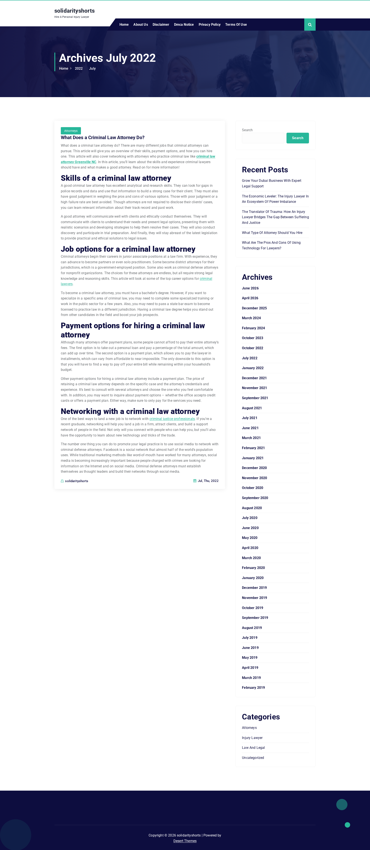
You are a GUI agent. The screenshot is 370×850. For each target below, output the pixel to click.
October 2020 (252, 488)
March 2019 (251, 678)
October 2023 (252, 338)
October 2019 (252, 608)
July (92, 68)
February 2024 (253, 328)
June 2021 (250, 428)
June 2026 (250, 288)
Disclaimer (161, 25)
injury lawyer (252, 738)
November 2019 (254, 598)
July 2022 (249, 358)
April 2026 (250, 298)
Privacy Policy (210, 25)
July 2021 (249, 418)
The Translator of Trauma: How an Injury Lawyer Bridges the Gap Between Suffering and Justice (275, 217)
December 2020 (254, 468)
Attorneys (71, 130)
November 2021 (254, 388)
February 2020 (253, 568)
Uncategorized (253, 758)
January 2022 (253, 368)
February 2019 (253, 688)
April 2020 (250, 548)
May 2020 (249, 538)
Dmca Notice (184, 25)
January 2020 (253, 578)
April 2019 (250, 668)
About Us (140, 25)
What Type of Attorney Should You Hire (272, 233)
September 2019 (255, 618)
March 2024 (251, 318)
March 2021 (251, 438)
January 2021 (253, 458)
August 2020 (252, 508)
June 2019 (250, 648)
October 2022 (252, 348)
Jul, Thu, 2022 (208, 481)
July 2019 (249, 638)
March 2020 (251, 558)
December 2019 (254, 588)
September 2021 (255, 398)
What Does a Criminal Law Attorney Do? (103, 137)
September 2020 (255, 498)
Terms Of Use (236, 25)
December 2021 (254, 378)
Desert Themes (185, 841)
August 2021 (252, 408)
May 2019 (249, 658)
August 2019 (252, 628)
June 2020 (250, 528)
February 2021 (253, 448)
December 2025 (254, 308)
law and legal (253, 748)
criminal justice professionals (172, 419)
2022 (79, 68)
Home (124, 25)
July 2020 (249, 518)
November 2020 (254, 478)
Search (247, 130)
